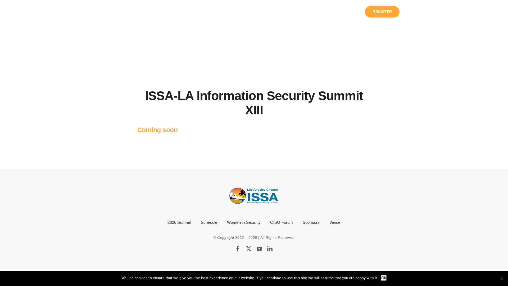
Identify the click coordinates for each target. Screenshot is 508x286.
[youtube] (259, 249)
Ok (383, 278)
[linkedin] (270, 249)
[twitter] (248, 249)
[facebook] (238, 249)
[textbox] (254, 237)
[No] (501, 278)
